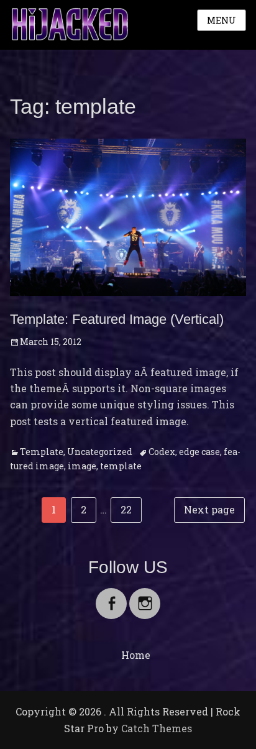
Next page (209, 509)
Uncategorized (99, 451)
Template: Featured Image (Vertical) (117, 319)
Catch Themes (156, 728)
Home (135, 654)
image (82, 466)
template (121, 466)
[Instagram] (144, 595)
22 (131, 509)
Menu (221, 20)
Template (41, 451)
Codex (162, 451)
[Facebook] (111, 595)
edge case (199, 451)
